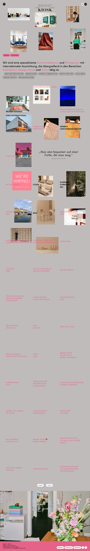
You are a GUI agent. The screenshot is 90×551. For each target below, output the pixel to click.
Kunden (40, 485)
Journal (49, 485)
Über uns (6, 55)
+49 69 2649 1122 (7, 548)
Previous (2, 516)
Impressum (60, 547)
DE (82, 4)
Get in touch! (14, 55)
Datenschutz (68, 547)
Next (87, 516)
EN (85, 4)
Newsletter (77, 547)
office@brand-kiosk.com (19, 548)
